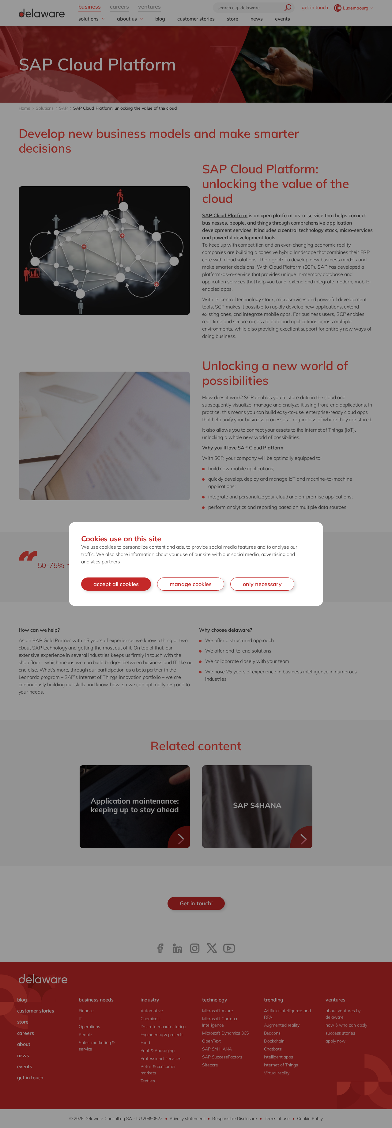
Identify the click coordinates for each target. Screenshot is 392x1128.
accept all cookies (116, 584)
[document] (196, 564)
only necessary (262, 584)
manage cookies (191, 584)
